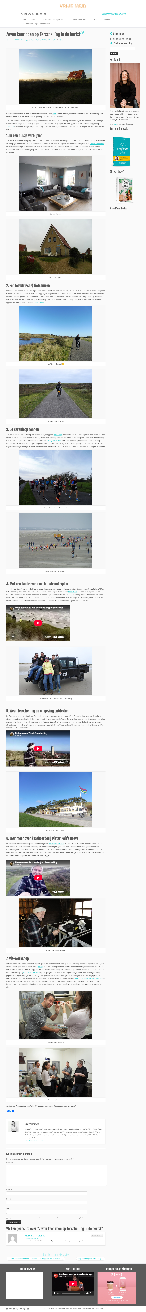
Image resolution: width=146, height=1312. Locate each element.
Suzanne (62, 40)
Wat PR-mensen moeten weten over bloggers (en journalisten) (36, 1258)
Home (23, 19)
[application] (73, 1284)
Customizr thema (98, 1308)
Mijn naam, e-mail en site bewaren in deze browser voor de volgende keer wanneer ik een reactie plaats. (46, 1218)
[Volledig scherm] (91, 1293)
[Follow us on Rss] (23, 14)
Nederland (39, 40)
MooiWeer (72, 591)
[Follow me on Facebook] (30, 14)
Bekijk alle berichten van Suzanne (35, 1141)
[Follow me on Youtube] (38, 14)
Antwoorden (96, 1235)
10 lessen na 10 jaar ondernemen (36, 23)
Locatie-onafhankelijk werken (53, 19)
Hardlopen (31, 40)
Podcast (107, 19)
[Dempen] (87, 1293)
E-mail (9, 1199)
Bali (54, 113)
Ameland (10, 126)
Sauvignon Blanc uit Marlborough (89, 978)
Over (32, 19)
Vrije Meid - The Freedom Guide (57, 1308)
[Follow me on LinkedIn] (45, 14)
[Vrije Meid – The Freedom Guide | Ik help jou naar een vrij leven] (73, 5)
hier (115, 124)
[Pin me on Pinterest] (42, 14)
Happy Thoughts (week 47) (90, 1258)
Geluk (95, 19)
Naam (9, 1190)
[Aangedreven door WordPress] (80, 1308)
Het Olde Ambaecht (31, 972)
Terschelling (53, 40)
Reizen (46, 40)
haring (40, 966)
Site (7, 1208)
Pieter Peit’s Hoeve (56, 843)
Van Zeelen (39, 302)
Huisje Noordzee (97, 143)
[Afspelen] (55, 1293)
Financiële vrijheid (79, 19)
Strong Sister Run (53, 440)
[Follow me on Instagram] (34, 14)
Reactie (9, 1163)
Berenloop (24, 40)
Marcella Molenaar (35, 1235)
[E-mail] (26, 14)
